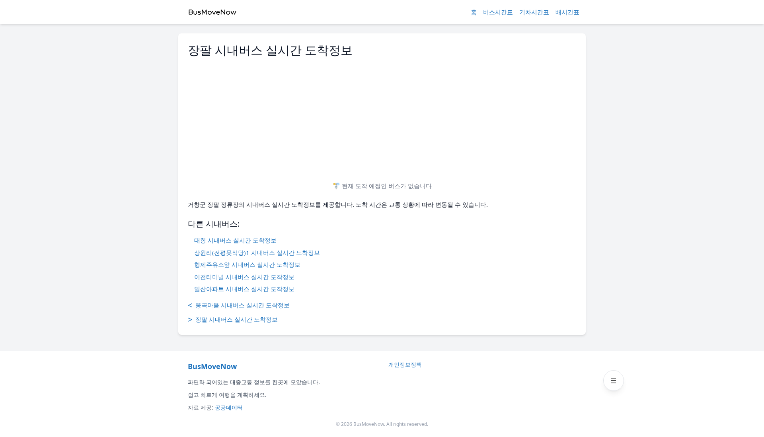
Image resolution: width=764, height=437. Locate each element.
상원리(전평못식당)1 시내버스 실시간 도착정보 (257, 252)
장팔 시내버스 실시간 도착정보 (233, 319)
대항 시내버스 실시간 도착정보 (235, 240)
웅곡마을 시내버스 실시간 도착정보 (239, 305)
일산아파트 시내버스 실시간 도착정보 (244, 289)
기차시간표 (534, 12)
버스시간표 (498, 12)
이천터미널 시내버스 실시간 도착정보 (244, 277)
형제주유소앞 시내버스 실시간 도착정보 (247, 264)
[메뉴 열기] (613, 380)
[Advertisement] (382, 116)
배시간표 (567, 12)
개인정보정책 (405, 364)
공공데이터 (229, 407)
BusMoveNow (212, 366)
